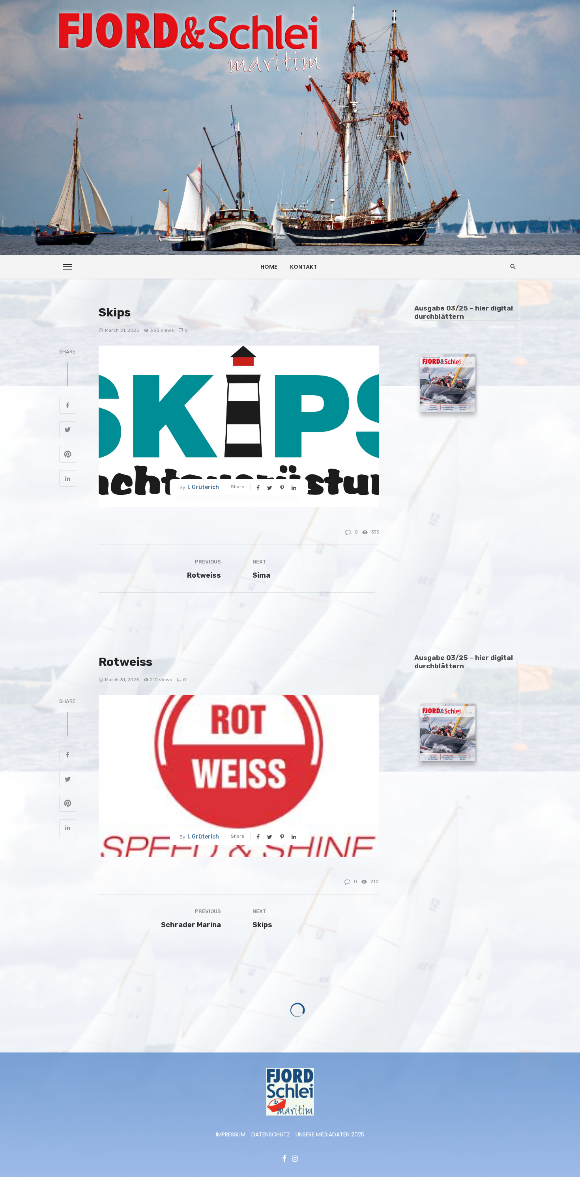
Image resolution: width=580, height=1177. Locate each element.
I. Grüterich (203, 487)
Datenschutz (270, 1134)
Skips (262, 924)
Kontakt (303, 267)
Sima (261, 575)
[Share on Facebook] (67, 406)
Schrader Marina (191, 924)
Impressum (230, 1134)
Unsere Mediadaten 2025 (330, 1134)
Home (268, 267)
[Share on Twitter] (67, 430)
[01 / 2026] (447, 384)
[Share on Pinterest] (67, 455)
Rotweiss (204, 575)
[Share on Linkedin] (67, 479)
